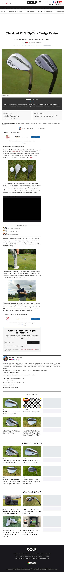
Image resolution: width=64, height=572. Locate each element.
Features (42, 7)
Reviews (29, 30)
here (31, 157)
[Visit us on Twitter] (57, 2)
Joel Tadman (26, 128)
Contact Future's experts (25, 553)
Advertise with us (19, 558)
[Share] (23, 42)
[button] (22, 137)
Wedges (34, 30)
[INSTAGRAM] (12, 359)
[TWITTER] (10, 359)
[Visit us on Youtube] (59, 2)
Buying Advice (13, 7)
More (58, 7)
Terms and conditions (45, 553)
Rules (36, 7)
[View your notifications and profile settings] (10, 3)
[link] (8, 137)
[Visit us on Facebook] (53, 2)
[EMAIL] (17, 359)
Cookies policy (40, 556)
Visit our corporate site (48, 568)
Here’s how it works (47, 45)
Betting (26, 7)
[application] (22, 209)
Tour (31, 7)
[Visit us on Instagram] (55, 2)
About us (16, 553)
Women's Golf (51, 7)
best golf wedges (16, 151)
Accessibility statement (29, 556)
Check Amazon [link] (35, 136)
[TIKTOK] (19, 359)
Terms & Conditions (25, 349)
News (6, 7)
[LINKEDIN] (14, 359)
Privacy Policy (33, 349)
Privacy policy (18, 556)
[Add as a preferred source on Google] (32, 563)
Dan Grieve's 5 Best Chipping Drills (15, 11)
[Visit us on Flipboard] (61, 2)
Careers (47, 556)
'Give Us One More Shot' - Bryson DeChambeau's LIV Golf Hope (39, 11)
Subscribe (57, 4)
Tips (20, 7)
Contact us (36, 553)
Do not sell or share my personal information (37, 558)
